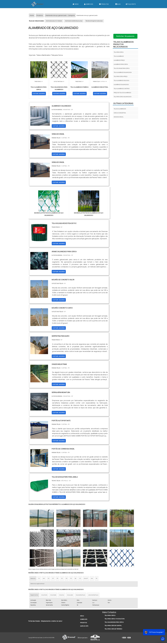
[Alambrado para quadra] (95, 518)
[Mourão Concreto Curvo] (39, 325)
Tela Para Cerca (110, 615)
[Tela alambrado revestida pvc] (95, 538)
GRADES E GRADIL (118, 117)
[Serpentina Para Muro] (39, 353)
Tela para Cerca (57, 55)
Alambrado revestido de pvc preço (73, 21)
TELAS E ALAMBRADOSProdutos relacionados (123, 44)
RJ (39, 578)
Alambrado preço (119, 60)
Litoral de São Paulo (93, 595)
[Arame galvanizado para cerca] (39, 268)
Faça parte (132, 4)
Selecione (32, 578)
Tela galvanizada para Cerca (114, 622)
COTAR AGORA (39, 93)
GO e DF (86, 578)
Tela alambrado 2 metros (121, 88)
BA (75, 578)
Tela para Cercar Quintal (113, 625)
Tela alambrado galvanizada (123, 72)
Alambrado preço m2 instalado (54, 21)
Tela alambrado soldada (121, 80)
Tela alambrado (119, 56)
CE (80, 578)
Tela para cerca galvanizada (122, 96)
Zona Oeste (53, 595)
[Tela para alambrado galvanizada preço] (42, 518)
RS (66, 578)
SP (53, 578)
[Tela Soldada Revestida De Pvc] (39, 240)
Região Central (34, 595)
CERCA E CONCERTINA (120, 113)
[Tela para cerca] (68, 538)
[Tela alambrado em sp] (95, 558)
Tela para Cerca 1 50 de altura (115, 619)
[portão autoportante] (39, 437)
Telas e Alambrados (43, 55)
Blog (119, 4)
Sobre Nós (89, 4)
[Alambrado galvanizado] (122, 558)
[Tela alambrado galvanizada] (68, 518)
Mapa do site (84, 626)
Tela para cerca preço (120, 76)
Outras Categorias (123, 103)
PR (57, 578)
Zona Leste (70, 595)
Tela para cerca (119, 52)
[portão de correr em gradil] (39, 466)
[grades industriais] (39, 381)
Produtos (105, 4)
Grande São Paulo (80, 595)
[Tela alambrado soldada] (42, 558)
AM (92, 578)
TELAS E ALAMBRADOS (120, 109)
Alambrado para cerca (121, 64)
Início (76, 4)
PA (96, 578)
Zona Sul (61, 595)
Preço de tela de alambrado (122, 92)
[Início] (38, 4)
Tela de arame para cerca (122, 68)
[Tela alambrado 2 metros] (122, 538)
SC (62, 578)
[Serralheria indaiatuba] (39, 409)
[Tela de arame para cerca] (42, 538)
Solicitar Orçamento (125, 36)
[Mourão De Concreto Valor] (39, 296)
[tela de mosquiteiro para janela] (39, 494)
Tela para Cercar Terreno (113, 629)
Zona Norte (44, 595)
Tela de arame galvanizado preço (94, 21)
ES (48, 578)
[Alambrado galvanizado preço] (68, 558)
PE (71, 578)
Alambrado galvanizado (121, 84)
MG (44, 578)
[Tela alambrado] (122, 518)
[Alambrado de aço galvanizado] (49, 201)
